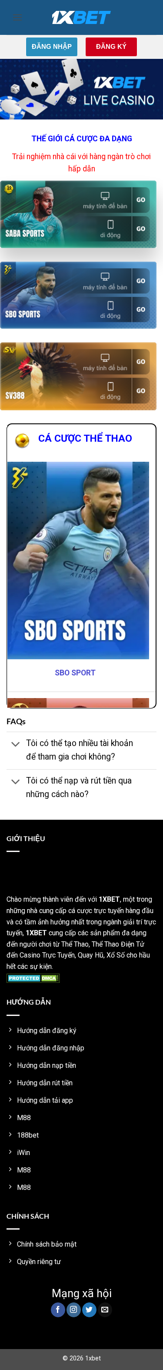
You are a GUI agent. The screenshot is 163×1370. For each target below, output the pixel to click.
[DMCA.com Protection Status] (33, 978)
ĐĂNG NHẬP (52, 46)
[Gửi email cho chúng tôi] (105, 1309)
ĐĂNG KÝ (111, 46)
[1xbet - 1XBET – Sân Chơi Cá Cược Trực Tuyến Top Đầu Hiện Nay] (81, 17)
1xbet (93, 1358)
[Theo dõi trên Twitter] (89, 1309)
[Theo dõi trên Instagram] (74, 1309)
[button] (17, 17)
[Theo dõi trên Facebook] (58, 1309)
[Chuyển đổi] (16, 744)
